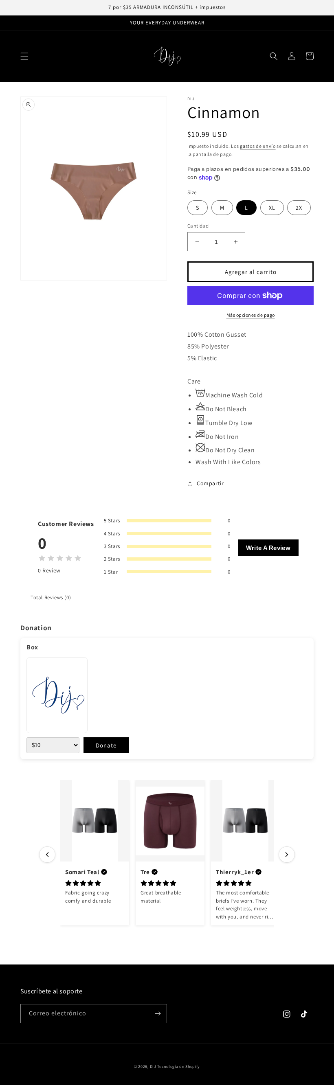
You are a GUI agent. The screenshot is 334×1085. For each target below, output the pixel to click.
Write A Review (268, 547)
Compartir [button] (210, 483)
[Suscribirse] (158, 1013)
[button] (24, 56)
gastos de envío (258, 146)
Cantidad (198, 225)
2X (299, 207)
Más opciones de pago (250, 315)
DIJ (153, 1066)
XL (272, 207)
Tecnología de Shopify (178, 1066)
